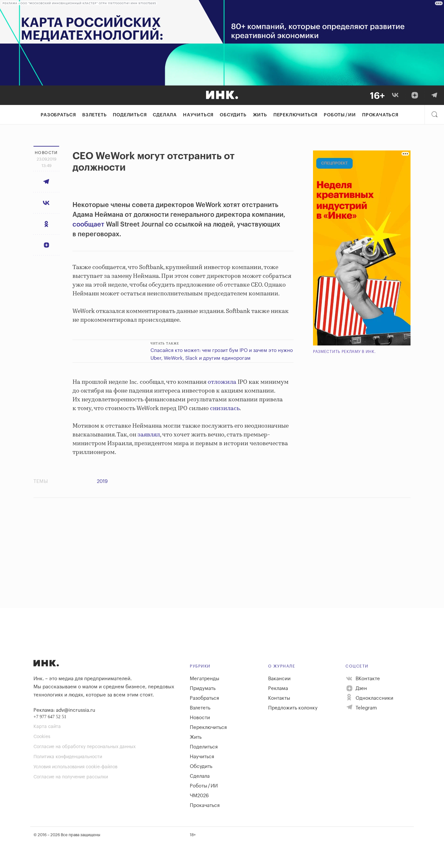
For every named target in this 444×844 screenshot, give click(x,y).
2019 (102, 481)
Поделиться (130, 115)
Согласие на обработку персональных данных (84, 747)
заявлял (148, 435)
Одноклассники (373, 698)
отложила (222, 382)
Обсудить (233, 115)
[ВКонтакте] (395, 95)
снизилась (225, 408)
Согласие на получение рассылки (70, 777)
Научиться (198, 115)
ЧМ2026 (199, 795)
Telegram (365, 708)
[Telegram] (434, 95)
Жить (260, 115)
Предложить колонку (293, 708)
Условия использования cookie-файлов (75, 767)
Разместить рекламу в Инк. (344, 352)
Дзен (360, 688)
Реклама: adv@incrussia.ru (64, 710)
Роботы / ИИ (340, 115)
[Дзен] (414, 95)
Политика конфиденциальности (67, 757)
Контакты (279, 698)
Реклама (278, 688)
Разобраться (58, 115)
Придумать (202, 688)
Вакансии (279, 678)
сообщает (88, 224)
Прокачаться (380, 115)
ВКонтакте (367, 678)
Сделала (165, 115)
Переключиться (295, 115)
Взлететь (94, 115)
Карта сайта (47, 726)
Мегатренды (204, 678)
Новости (200, 717)
